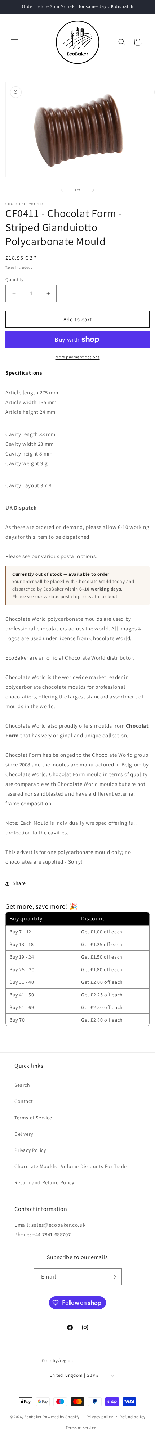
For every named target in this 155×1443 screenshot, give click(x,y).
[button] (14, 42)
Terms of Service (33, 1117)
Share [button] (19, 883)
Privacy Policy (30, 1150)
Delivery (23, 1134)
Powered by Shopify (61, 1416)
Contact (23, 1101)
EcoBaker (33, 1416)
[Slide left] (62, 190)
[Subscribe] (113, 1276)
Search (22, 1085)
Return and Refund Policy (44, 1182)
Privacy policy (100, 1416)
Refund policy (132, 1416)
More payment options (78, 356)
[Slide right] (93, 190)
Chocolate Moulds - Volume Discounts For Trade (70, 1166)
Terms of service (81, 1427)
